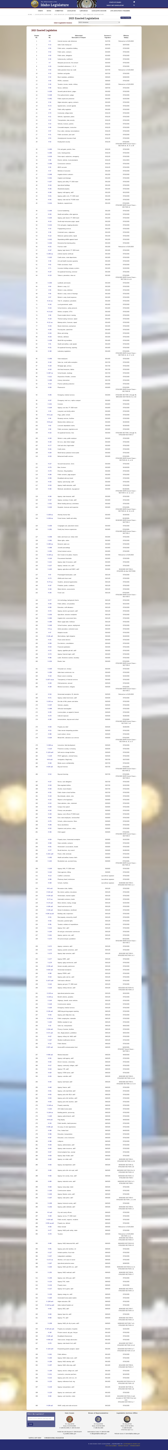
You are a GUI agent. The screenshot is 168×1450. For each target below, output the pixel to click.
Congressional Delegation (54, 1438)
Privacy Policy (123, 1445)
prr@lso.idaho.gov (70, 1433)
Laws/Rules (84, 10)
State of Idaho (115, 2)
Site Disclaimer (111, 1445)
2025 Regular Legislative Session (67, 14)
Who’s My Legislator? (115, 5)
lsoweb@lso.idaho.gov (133, 1433)
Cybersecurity (135, 1445)
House (49, 10)
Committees (59, 10)
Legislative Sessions (99, 10)
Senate (40, 10)
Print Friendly (125, 17)
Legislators (71, 10)
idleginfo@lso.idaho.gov (99, 1433)
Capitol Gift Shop (35, 1438)
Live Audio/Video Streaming (120, 10)
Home (30, 14)
